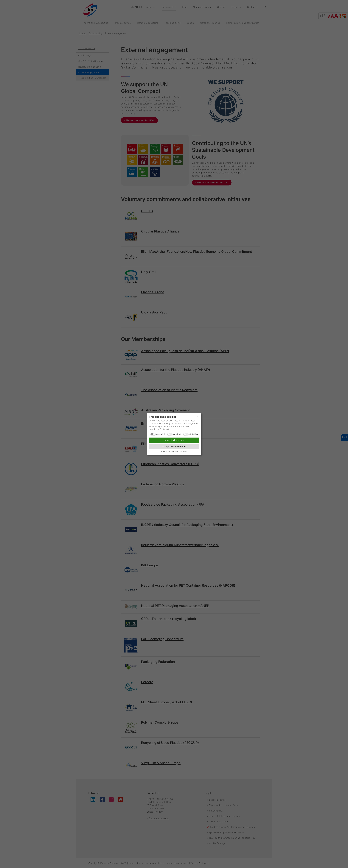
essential (160, 434)
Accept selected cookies (174, 446)
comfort (177, 434)
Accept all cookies (174, 440)
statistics (193, 434)
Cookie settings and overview (174, 451)
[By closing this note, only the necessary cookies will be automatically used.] (197, 416)
